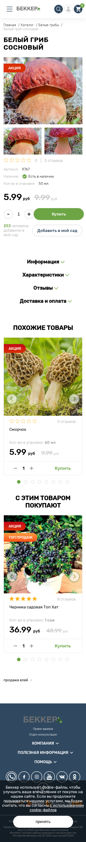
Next (76, 141)
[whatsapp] (11, 776)
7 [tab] (60, 482)
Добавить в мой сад (57, 230)
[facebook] (24, 776)
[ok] (74, 776)
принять (43, 821)
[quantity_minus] (15, 468)
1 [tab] (19, 482)
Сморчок (17, 429)
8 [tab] (67, 482)
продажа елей (16, 680)
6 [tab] (53, 482)
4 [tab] (39, 482)
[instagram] (36, 776)
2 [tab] (25, 482)
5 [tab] (46, 482)
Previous (10, 141)
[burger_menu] (10, 9)
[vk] (62, 776)
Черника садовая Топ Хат (34, 607)
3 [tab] (32, 482)
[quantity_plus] (31, 468)
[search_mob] (58, 9)
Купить (59, 214)
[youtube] (49, 776)
